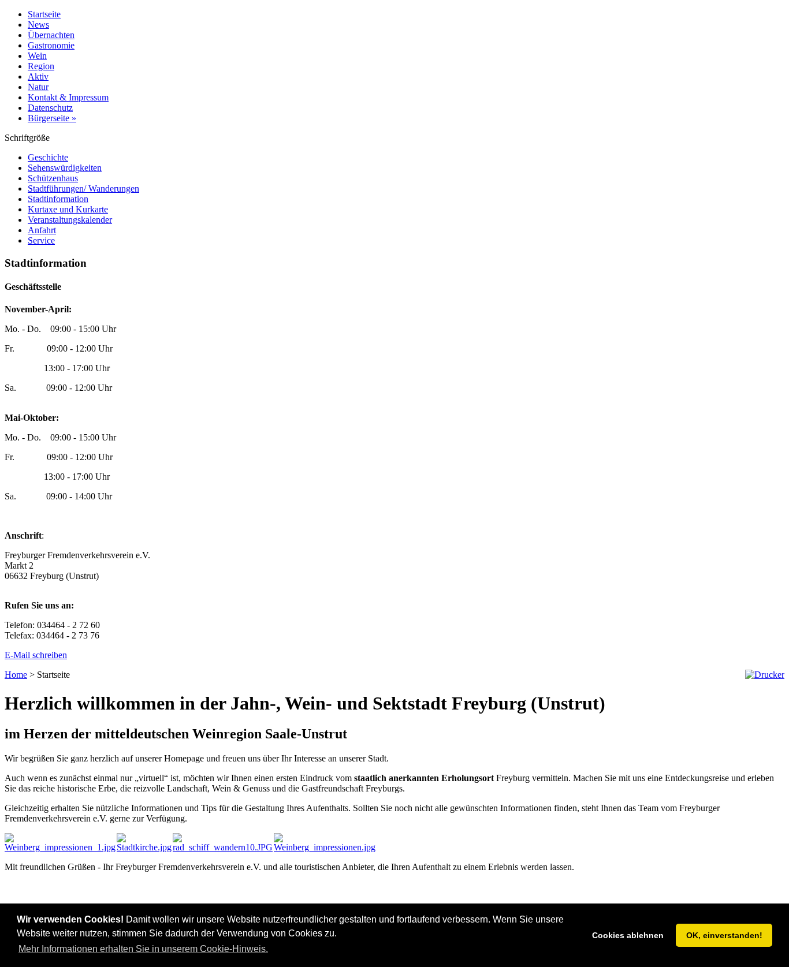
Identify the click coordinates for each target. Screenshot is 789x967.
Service (41, 240)
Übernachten (51, 35)
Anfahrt (42, 230)
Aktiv (38, 76)
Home (16, 674)
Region (41, 66)
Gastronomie (51, 45)
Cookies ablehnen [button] (628, 935)
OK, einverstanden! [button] (724, 935)
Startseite (44, 14)
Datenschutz (50, 108)
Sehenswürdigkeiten (65, 168)
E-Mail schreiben (36, 655)
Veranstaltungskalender (70, 220)
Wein (37, 56)
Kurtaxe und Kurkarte (68, 209)
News (38, 24)
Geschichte (48, 157)
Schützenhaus (53, 178)
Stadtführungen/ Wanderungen (83, 188)
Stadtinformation (58, 199)
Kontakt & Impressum (68, 97)
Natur (38, 87)
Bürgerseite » (52, 118)
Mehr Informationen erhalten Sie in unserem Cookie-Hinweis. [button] (143, 949)
